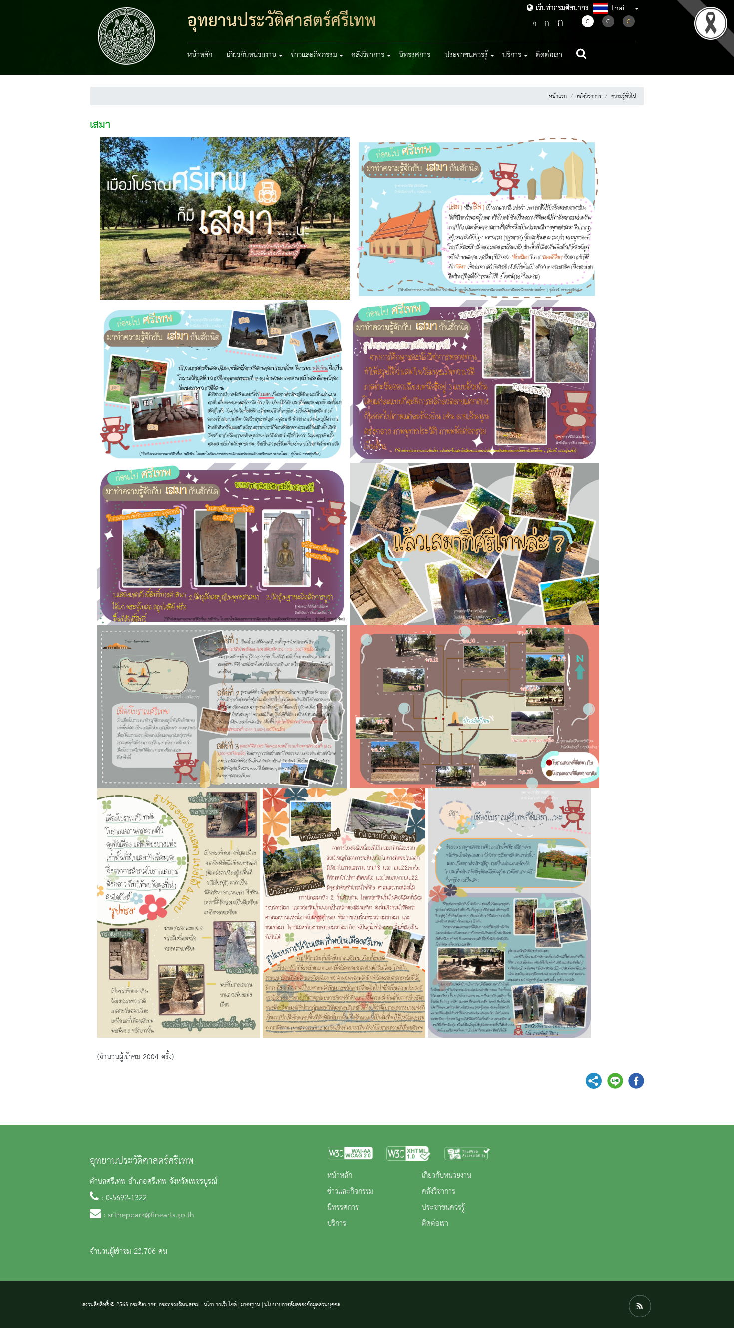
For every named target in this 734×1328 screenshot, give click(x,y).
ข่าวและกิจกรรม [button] (314, 55)
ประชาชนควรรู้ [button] (466, 55)
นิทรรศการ (414, 55)
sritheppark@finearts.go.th (151, 1215)
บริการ (336, 1223)
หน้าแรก (558, 96)
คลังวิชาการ (589, 96)
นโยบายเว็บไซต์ (220, 1304)
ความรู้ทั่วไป (623, 96)
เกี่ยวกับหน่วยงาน (446, 1175)
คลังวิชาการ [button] (367, 55)
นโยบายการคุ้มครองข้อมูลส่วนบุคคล (302, 1304)
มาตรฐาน (250, 1304)
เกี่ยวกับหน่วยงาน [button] (251, 55)
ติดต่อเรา (549, 55)
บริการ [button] (511, 55)
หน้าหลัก (199, 55)
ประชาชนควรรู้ (443, 1207)
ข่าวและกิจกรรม (350, 1191)
